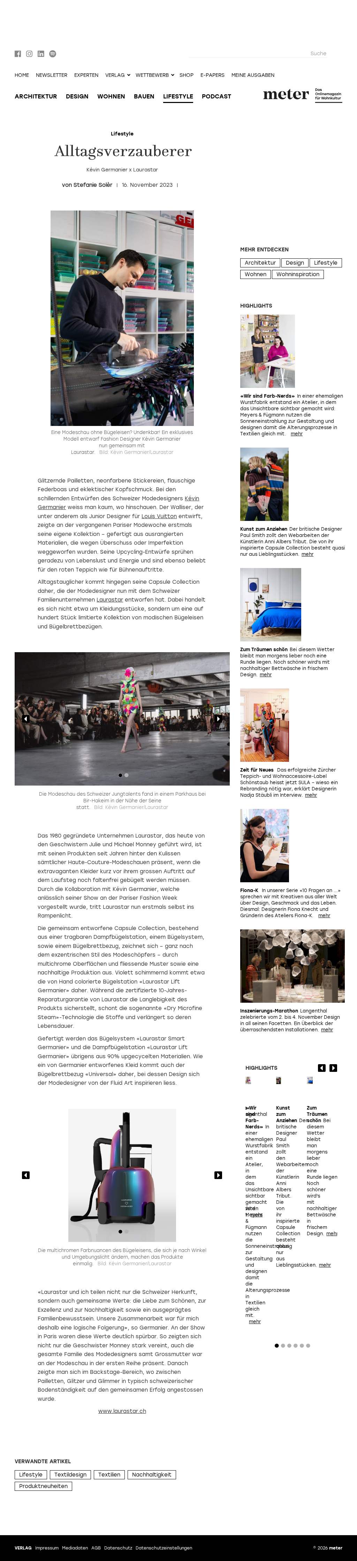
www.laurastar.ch (122, 1411)
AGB (96, 1548)
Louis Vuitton (159, 516)
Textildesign (70, 1475)
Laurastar (110, 600)
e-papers (212, 75)
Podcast (216, 96)
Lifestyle (178, 96)
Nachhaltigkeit (152, 1475)
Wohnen (111, 96)
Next (218, 719)
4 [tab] (295, 1347)
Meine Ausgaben (252, 75)
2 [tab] (126, 776)
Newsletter (51, 75)
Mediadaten (75, 1548)
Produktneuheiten (43, 1486)
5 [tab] (301, 1347)
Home (22, 75)
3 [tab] (289, 1347)
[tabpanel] (122, 718)
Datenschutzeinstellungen (164, 1548)
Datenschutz (118, 1548)
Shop (186, 75)
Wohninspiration (297, 274)
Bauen (144, 96)
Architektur (36, 96)
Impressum (47, 1548)
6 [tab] (308, 1347)
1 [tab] (120, 776)
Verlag (23, 1548)
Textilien (109, 1475)
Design (77, 96)
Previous (26, 719)
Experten (86, 75)
